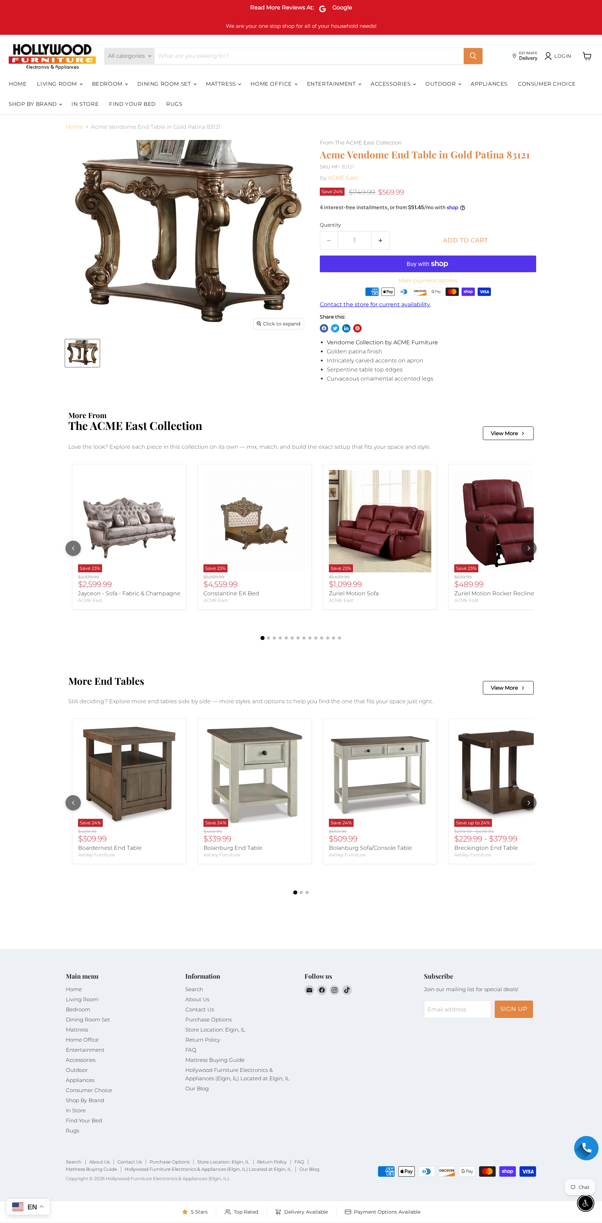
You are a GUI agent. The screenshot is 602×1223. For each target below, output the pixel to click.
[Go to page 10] (315, 638)
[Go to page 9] (309, 638)
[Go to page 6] (292, 638)
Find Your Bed (132, 104)
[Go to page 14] (339, 638)
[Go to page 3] (274, 638)
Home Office (271, 83)
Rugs (174, 104)
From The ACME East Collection (361, 143)
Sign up (513, 1008)
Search (194, 989)
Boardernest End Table (110, 848)
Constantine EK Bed (231, 593)
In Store (85, 104)
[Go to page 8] (304, 638)
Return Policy (202, 1039)
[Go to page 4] (280, 638)
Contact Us (199, 1009)
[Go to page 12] (327, 638)
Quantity (330, 225)
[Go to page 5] (286, 638)
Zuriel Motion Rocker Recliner (495, 593)
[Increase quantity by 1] (380, 240)
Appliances (489, 83)
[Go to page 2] (268, 638)
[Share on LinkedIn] (346, 328)
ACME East (343, 177)
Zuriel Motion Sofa (354, 593)
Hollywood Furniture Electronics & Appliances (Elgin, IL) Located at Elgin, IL (208, 1169)
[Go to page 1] (263, 638)
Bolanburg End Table (232, 848)
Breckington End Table (486, 848)
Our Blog (197, 1088)
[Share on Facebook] (324, 328)
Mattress (221, 83)
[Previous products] (73, 548)
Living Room (57, 83)
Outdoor (441, 83)
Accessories (391, 83)
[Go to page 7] (298, 638)
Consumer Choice (547, 83)
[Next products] (529, 548)
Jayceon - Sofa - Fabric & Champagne (129, 593)
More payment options (428, 280)
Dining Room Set (165, 83)
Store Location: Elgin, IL (215, 1029)
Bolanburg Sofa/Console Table (370, 848)
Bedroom (108, 83)
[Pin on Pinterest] (357, 328)
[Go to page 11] (321, 638)
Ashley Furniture (96, 854)
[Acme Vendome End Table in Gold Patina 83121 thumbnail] (82, 353)
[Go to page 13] (333, 638)
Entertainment (332, 83)
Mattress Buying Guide (215, 1060)
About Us (197, 999)
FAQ (190, 1049)
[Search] (473, 56)
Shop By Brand (33, 104)
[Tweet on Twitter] (335, 328)
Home (17, 83)
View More (504, 433)
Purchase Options (208, 1019)
